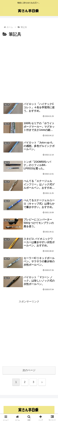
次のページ (29, 370)
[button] (52, 393)
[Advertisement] (29, 69)
